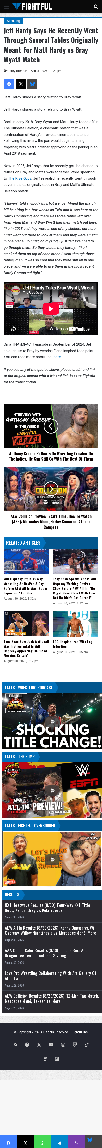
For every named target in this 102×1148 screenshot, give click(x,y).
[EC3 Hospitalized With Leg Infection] (75, 623)
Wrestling (13, 21)
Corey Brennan (17, 71)
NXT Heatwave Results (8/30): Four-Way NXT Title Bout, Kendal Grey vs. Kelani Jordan (47, 907)
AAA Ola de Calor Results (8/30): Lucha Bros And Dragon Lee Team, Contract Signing (46, 953)
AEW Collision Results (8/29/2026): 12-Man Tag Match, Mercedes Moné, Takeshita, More (52, 998)
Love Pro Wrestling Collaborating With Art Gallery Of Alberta (50, 975)
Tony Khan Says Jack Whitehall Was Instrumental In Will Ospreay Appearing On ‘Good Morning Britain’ (26, 648)
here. (58, 357)
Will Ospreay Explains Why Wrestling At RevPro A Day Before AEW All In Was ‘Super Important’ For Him (26, 585)
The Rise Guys (19, 178)
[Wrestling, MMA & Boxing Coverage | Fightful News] (32, 6)
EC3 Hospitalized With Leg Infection (73, 644)
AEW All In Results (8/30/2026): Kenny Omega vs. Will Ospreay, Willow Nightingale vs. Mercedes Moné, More (50, 930)
